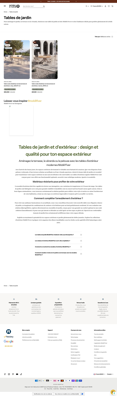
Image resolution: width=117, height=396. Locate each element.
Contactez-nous (52, 337)
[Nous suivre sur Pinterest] (13, 374)
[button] (21, 121)
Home (5, 12)
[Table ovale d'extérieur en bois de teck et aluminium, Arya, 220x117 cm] (17, 59)
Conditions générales (100, 367)
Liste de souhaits (27, 337)
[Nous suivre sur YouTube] (17, 374)
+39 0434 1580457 (53, 334)
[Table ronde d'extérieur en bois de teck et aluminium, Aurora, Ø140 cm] (45, 59)
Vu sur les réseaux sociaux (78, 361)
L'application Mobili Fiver (100, 343)
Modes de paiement (99, 346)
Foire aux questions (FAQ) (55, 340)
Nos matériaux (98, 337)
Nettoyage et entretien (100, 340)
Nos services (74, 346)
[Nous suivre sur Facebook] (5, 374)
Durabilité (73, 343)
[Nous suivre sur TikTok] (21, 374)
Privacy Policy (49, 388)
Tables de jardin (13, 286)
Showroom (74, 364)
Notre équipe (74, 337)
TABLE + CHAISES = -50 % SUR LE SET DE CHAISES (58, 1)
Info (45, 388)
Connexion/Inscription (28, 334)
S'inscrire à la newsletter (100, 361)
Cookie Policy (56, 388)
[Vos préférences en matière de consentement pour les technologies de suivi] (114, 393)
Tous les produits (98, 334)
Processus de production (78, 340)
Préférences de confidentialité (30, 340)
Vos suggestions (98, 358)
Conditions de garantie (100, 352)
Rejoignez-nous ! (75, 358)
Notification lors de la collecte (43, 394)
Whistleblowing (63, 388)
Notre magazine (75, 352)
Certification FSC (75, 355)
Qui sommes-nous (76, 334)
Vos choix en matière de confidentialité (67, 394)
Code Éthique (70, 388)
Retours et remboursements (102, 364)
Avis (95, 355)
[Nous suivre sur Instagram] (9, 374)
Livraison (96, 349)
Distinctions (74, 349)
